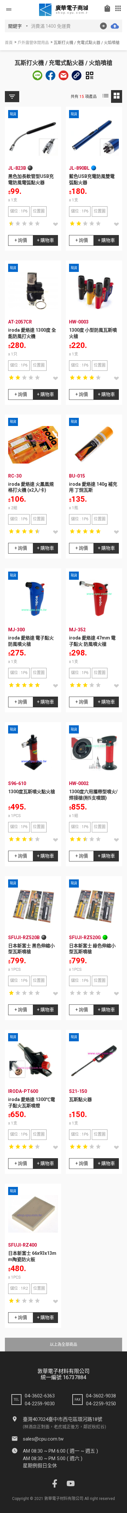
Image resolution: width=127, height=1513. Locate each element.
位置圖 (39, 211)
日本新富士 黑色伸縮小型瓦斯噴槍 (31, 948)
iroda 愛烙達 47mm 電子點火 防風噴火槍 (92, 641)
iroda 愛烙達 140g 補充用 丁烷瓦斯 (93, 487)
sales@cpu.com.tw (43, 1439)
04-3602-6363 (40, 1396)
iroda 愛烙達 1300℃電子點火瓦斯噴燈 (31, 1102)
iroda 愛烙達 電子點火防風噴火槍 (31, 641)
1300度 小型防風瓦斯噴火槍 (93, 333)
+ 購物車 (45, 240)
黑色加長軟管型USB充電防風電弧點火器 (31, 179)
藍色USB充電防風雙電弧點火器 (92, 179)
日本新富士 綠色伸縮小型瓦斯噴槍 (92, 948)
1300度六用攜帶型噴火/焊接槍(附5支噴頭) (93, 794)
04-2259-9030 (40, 1404)
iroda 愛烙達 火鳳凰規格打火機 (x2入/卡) (31, 487)
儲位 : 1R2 (19, 1288)
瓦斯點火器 (80, 1099)
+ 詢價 (20, 240)
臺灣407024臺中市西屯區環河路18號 (62, 1419)
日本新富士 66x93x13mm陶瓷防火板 (32, 1256)
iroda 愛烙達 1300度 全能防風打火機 (32, 333)
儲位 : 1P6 (19, 211)
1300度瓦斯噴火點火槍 (31, 791)
